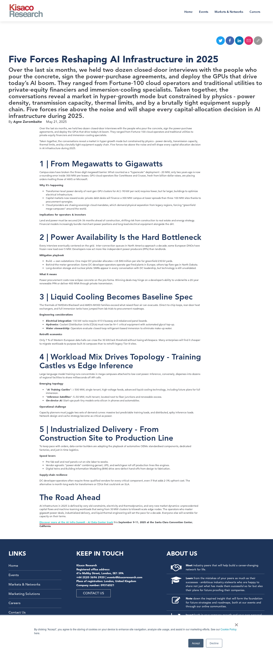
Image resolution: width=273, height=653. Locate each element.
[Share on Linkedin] (239, 40)
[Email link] (248, 40)
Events (203, 12)
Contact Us (17, 612)
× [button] (235, 623)
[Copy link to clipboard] (258, 40)
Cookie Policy (229, 629)
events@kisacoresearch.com (124, 577)
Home (188, 12)
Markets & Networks (229, 12)
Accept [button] (196, 643)
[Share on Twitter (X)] (220, 40)
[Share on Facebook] (230, 40)
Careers (255, 12)
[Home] (28, 10)
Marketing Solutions (24, 594)
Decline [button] (214, 643)
